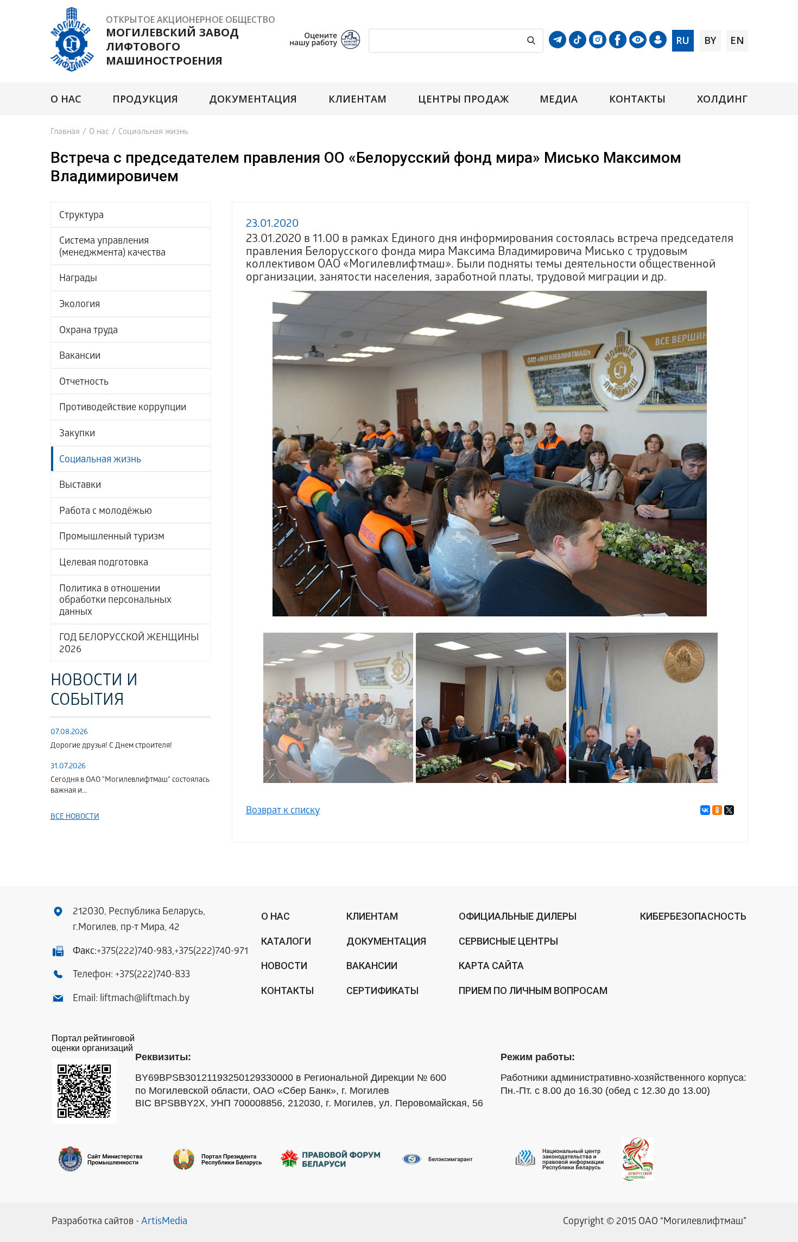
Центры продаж (463, 99)
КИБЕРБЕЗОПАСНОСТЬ (693, 916)
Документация (253, 99)
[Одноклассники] (717, 810)
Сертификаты (382, 990)
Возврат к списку (283, 811)
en (737, 40)
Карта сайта (491, 965)
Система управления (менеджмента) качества (112, 247)
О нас (65, 99)
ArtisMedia (164, 1222)
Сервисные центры (508, 941)
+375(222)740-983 (134, 952)
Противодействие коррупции (122, 408)
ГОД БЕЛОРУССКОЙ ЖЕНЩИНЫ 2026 (129, 644)
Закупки (77, 434)
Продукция (145, 99)
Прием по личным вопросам (533, 990)
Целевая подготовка (103, 563)
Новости (284, 965)
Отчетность (84, 382)
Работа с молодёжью (105, 512)
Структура (81, 216)
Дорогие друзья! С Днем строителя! (111, 746)
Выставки (80, 486)
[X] (729, 810)
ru (682, 40)
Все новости (74, 817)
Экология (79, 305)
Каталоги (286, 941)
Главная (65, 132)
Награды (78, 279)
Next (718, 451)
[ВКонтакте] (705, 810)
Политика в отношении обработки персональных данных (115, 601)
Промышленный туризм (111, 537)
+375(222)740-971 (211, 952)
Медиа (559, 99)
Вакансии (79, 356)
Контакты (637, 99)
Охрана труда (88, 331)
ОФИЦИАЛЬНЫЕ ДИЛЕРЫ (518, 916)
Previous (262, 451)
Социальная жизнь (100, 460)
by (710, 40)
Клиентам (357, 99)
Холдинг (722, 99)
